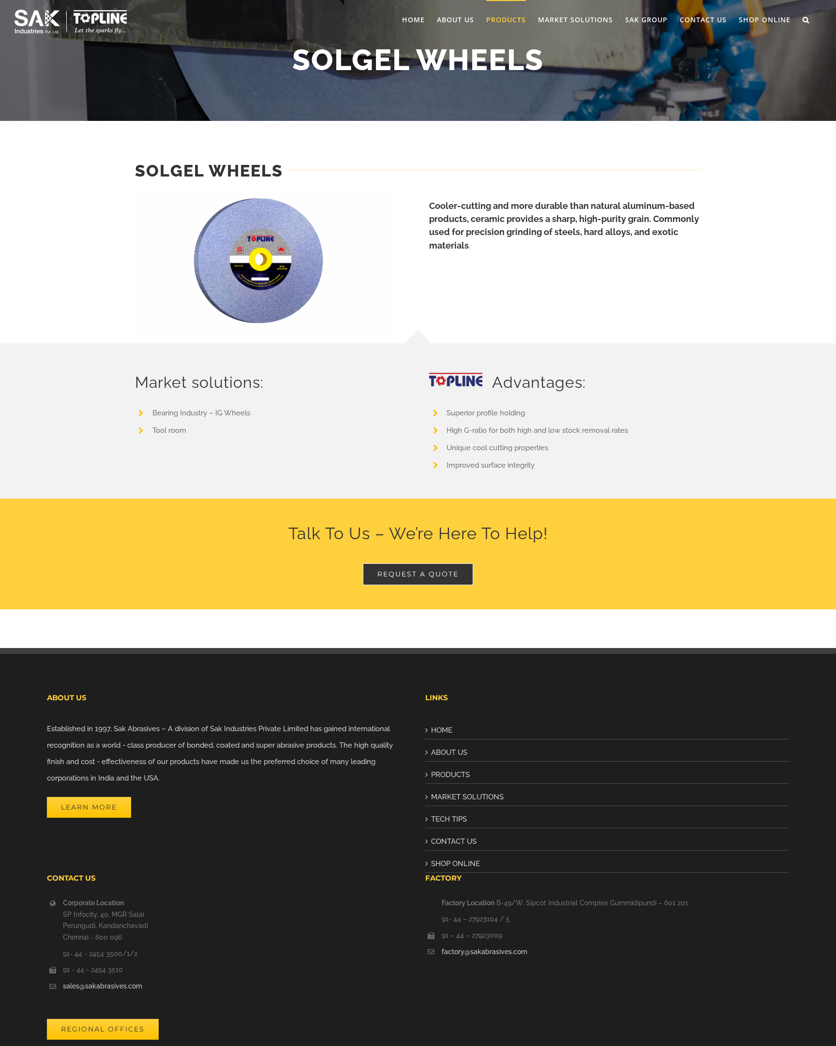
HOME (441, 730)
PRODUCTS (450, 774)
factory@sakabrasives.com (484, 952)
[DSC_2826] (265, 191)
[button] (806, 19)
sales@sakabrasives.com (102, 986)
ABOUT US (449, 752)
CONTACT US (454, 841)
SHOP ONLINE (455, 863)
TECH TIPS (449, 819)
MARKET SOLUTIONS (467, 797)
